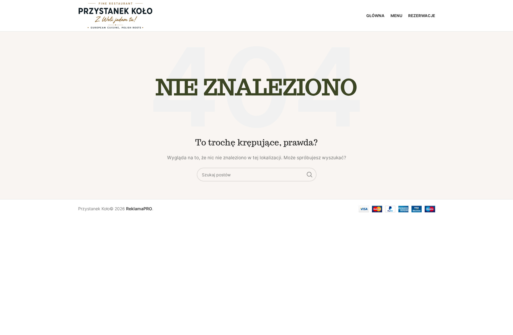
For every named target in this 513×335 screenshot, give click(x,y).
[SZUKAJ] (310, 174)
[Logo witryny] (115, 15)
